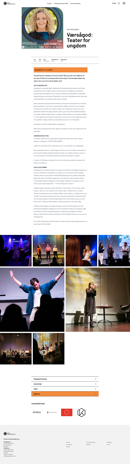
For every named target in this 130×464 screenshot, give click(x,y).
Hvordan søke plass (75, 3)
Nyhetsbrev (109, 442)
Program (49, 3)
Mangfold (88, 444)
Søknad (37, 394)
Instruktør (38, 384)
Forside (68, 442)
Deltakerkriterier (40, 379)
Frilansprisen (69, 444)
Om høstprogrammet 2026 (61, 3)
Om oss (108, 444)
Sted (35, 389)
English (114, 3)
